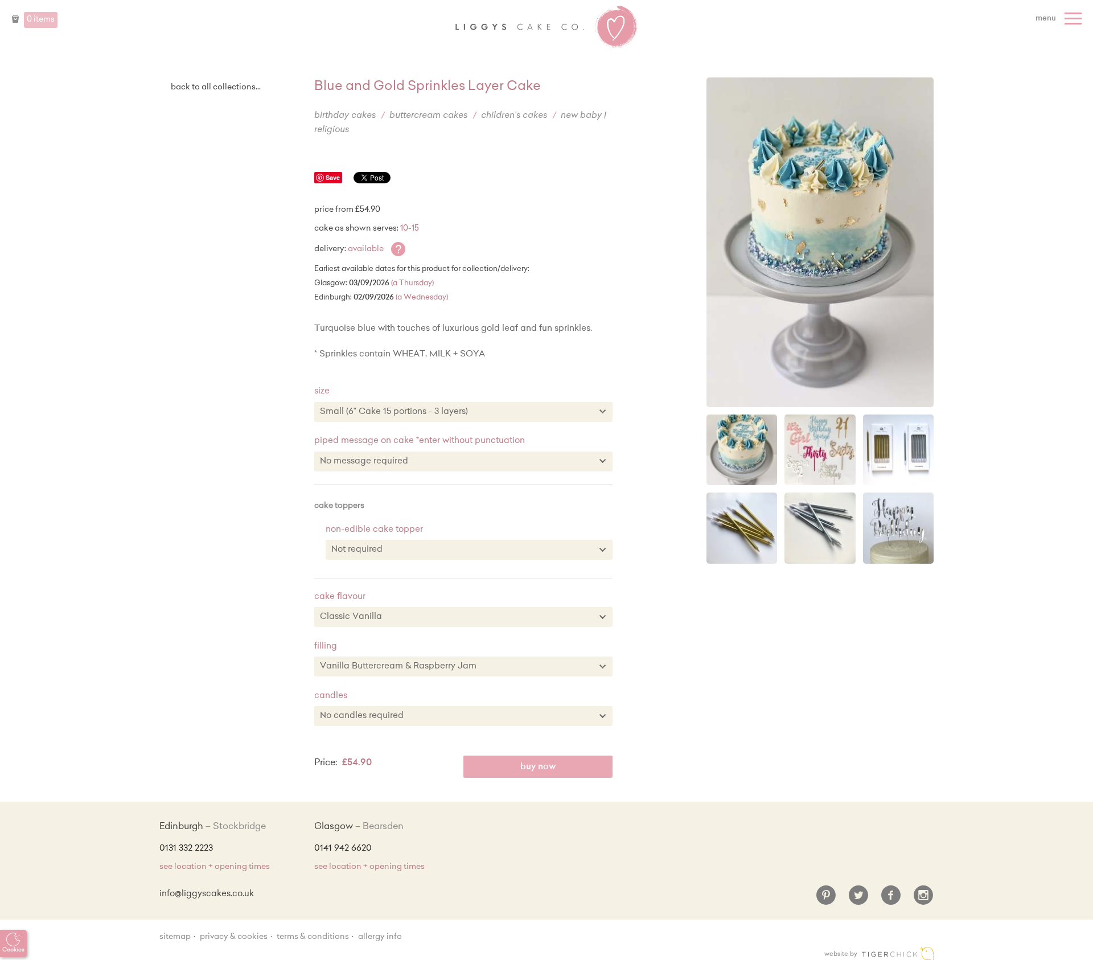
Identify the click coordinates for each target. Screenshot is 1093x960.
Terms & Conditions (313, 937)
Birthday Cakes (345, 116)
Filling (325, 646)
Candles (330, 696)
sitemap (175, 937)
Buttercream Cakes (428, 116)
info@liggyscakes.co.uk (206, 894)
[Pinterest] (826, 899)
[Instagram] (923, 899)
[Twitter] (858, 899)
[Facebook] (891, 899)
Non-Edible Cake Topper (374, 530)
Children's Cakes (514, 116)
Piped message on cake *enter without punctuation (419, 441)
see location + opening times (214, 867)
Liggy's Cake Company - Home (546, 27)
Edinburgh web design (898, 953)
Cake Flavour (339, 597)
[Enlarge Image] (820, 242)
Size (322, 391)
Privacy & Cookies (234, 937)
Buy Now (538, 767)
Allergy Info (380, 937)
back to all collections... (216, 88)
